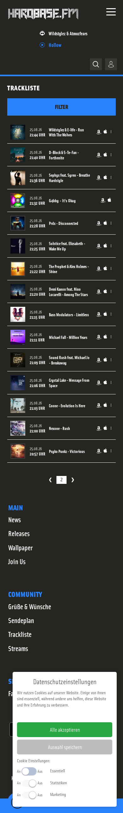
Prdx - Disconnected (63, 223)
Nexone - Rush (59, 428)
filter (61, 106)
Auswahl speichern (65, 747)
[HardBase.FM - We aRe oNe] (43, 22)
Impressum (45, 715)
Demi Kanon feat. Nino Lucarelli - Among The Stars (68, 291)
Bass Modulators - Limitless (69, 314)
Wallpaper (20, 547)
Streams (18, 648)
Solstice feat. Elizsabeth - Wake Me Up (67, 246)
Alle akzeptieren (65, 729)
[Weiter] (73, 480)
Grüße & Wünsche (29, 606)
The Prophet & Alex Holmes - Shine (69, 269)
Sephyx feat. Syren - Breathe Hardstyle (69, 177)
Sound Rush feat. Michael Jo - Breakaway (69, 360)
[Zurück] (50, 480)
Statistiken (58, 782)
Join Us (17, 561)
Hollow (55, 44)
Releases (19, 533)
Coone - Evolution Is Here (67, 405)
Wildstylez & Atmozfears (68, 33)
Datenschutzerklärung (75, 715)
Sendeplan (21, 620)
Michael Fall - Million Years (68, 337)
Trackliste (20, 634)
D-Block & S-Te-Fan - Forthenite (64, 155)
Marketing (58, 794)
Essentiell (57, 770)
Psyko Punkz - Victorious (67, 451)
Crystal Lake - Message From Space (69, 382)
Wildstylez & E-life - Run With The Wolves (66, 132)
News (14, 519)
